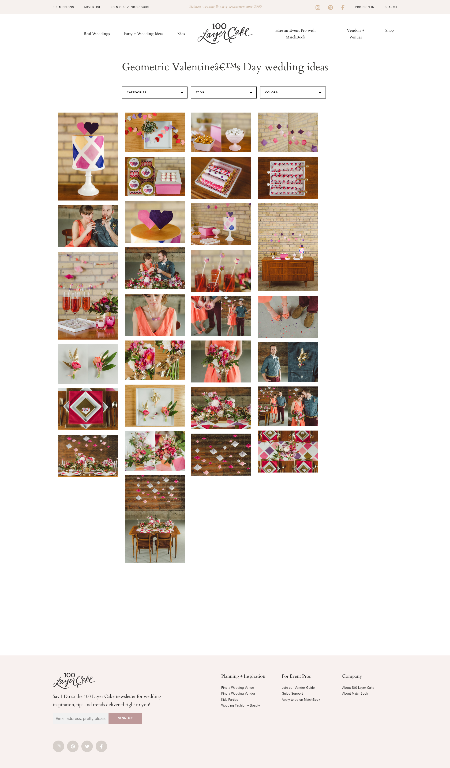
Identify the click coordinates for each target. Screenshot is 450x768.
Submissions (63, 7)
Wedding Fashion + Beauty (240, 705)
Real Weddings (97, 33)
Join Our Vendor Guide (130, 7)
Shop (389, 30)
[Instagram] (317, 7)
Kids (181, 33)
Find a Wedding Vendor (238, 694)
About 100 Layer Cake (358, 688)
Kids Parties (229, 700)
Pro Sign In (365, 7)
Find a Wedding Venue (237, 688)
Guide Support (292, 694)
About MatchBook (355, 694)
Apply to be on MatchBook (301, 700)
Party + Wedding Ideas (143, 33)
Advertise (92, 7)
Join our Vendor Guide (298, 688)
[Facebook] (342, 7)
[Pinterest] (330, 7)
